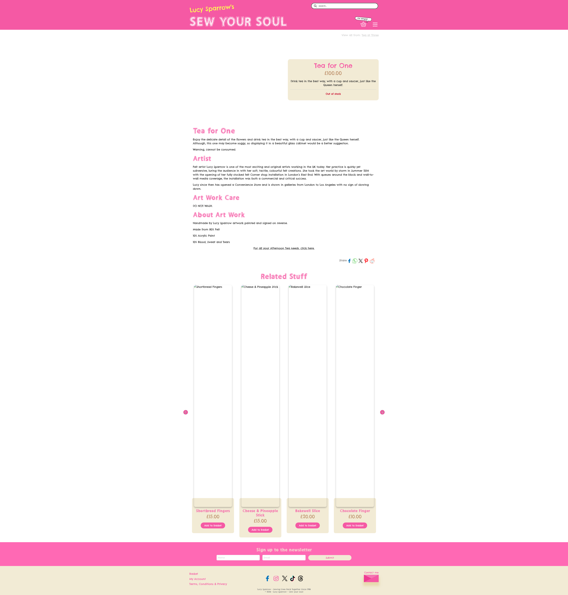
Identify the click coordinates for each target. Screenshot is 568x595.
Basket (193, 573)
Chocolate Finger (355, 510)
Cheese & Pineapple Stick (260, 512)
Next (382, 412)
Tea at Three (370, 35)
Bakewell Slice (307, 510)
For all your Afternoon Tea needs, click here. (284, 248)
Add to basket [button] (213, 525)
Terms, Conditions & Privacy (208, 584)
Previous (185, 412)
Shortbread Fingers (213, 510)
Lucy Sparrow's (211, 8)
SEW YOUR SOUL (238, 21)
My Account (197, 579)
